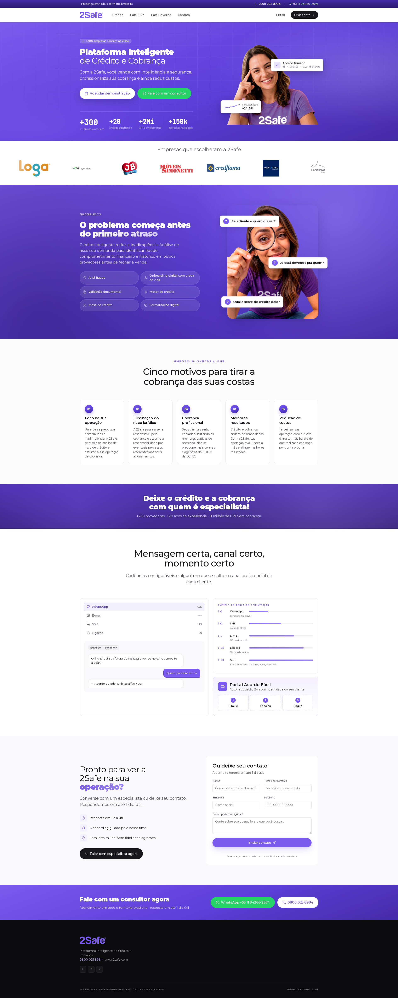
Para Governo (161, 15)
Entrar (280, 15)
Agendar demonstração (110, 93)
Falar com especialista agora (114, 854)
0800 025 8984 (300, 902)
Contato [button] (184, 15)
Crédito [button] (117, 15)
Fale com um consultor (167, 93)
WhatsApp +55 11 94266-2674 (245, 902)
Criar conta (302, 15)
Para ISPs (137, 15)
